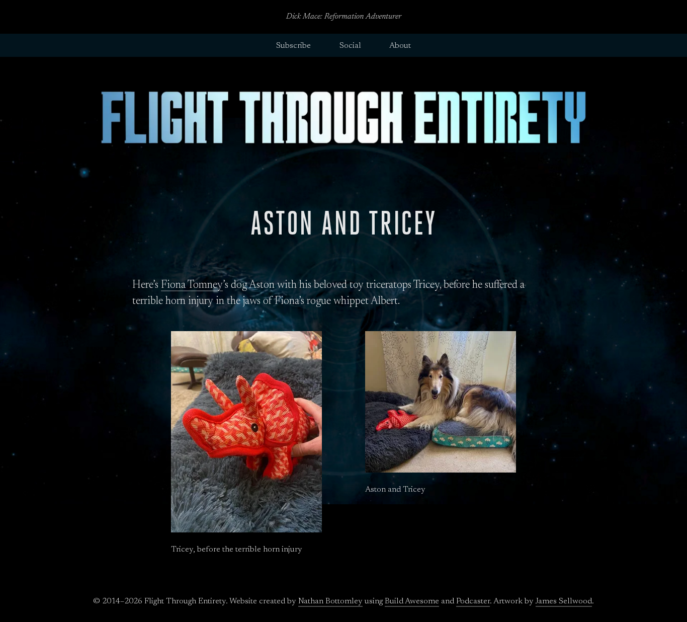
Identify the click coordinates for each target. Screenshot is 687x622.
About (400, 46)
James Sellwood (564, 601)
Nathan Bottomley (330, 601)
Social (350, 46)
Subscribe (293, 46)
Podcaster (473, 601)
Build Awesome (412, 601)
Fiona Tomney (192, 285)
